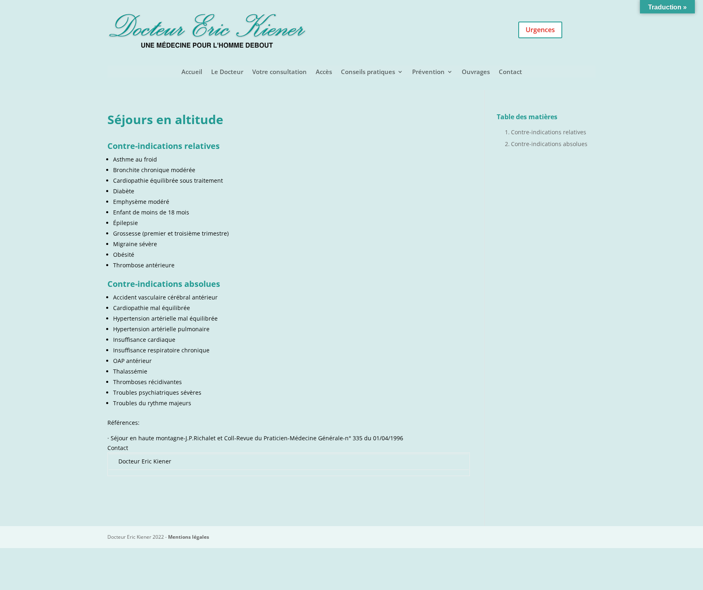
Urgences (540, 29)
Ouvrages (476, 72)
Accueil (191, 72)
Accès (324, 72)
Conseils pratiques (368, 72)
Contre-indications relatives (548, 132)
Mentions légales (188, 536)
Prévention (428, 72)
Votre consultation (279, 72)
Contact (510, 72)
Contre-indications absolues (549, 144)
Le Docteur (227, 72)
